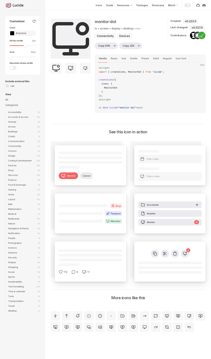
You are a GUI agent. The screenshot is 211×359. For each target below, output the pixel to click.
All (6, 99)
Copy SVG (104, 45)
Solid (156, 58)
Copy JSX (128, 45)
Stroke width (16, 40)
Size (12, 52)
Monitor (71, 175)
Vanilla (103, 58)
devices (124, 36)
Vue (123, 58)
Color (12, 27)
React (114, 58)
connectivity (105, 36)
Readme (151, 213)
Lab (12, 86)
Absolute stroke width (21, 63)
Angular (167, 58)
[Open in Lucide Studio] (87, 55)
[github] (198, 5)
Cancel (86, 175)
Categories (11, 105)
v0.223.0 (190, 21)
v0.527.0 (197, 27)
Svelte (133, 58)
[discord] (204, 5)
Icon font (181, 58)
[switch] (187, 5)
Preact (145, 58)
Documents (153, 204)
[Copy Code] (200, 68)
